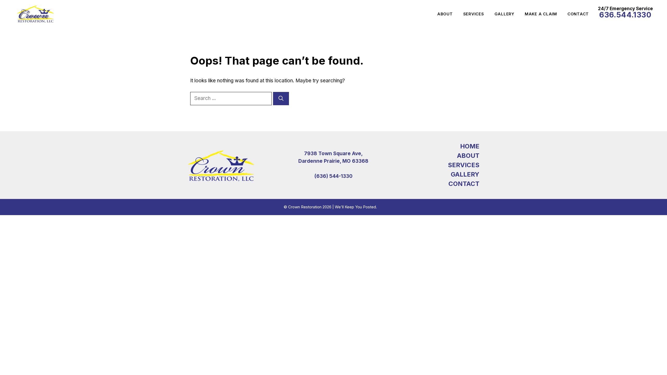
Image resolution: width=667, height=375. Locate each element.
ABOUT (468, 155)
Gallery (504, 13)
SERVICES (463, 165)
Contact (578, 13)
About (445, 13)
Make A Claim (541, 13)
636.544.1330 (625, 14)
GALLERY (465, 174)
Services (473, 13)
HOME (469, 146)
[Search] (281, 98)
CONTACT (463, 184)
